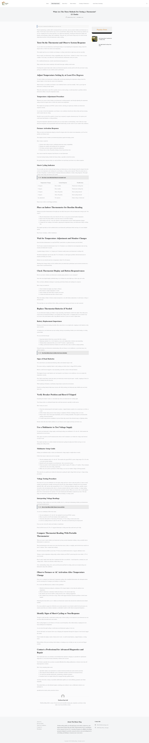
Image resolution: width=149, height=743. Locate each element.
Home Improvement (55, 3)
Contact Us (39, 727)
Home (47, 3)
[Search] (146, 3)
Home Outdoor (73, 3)
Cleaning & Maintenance (84, 3)
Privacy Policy (40, 723)
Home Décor (64, 3)
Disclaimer (39, 729)
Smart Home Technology (98, 3)
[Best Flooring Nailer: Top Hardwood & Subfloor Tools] (94, 39)
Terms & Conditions (41, 725)
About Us (39, 721)
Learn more (79, 733)
